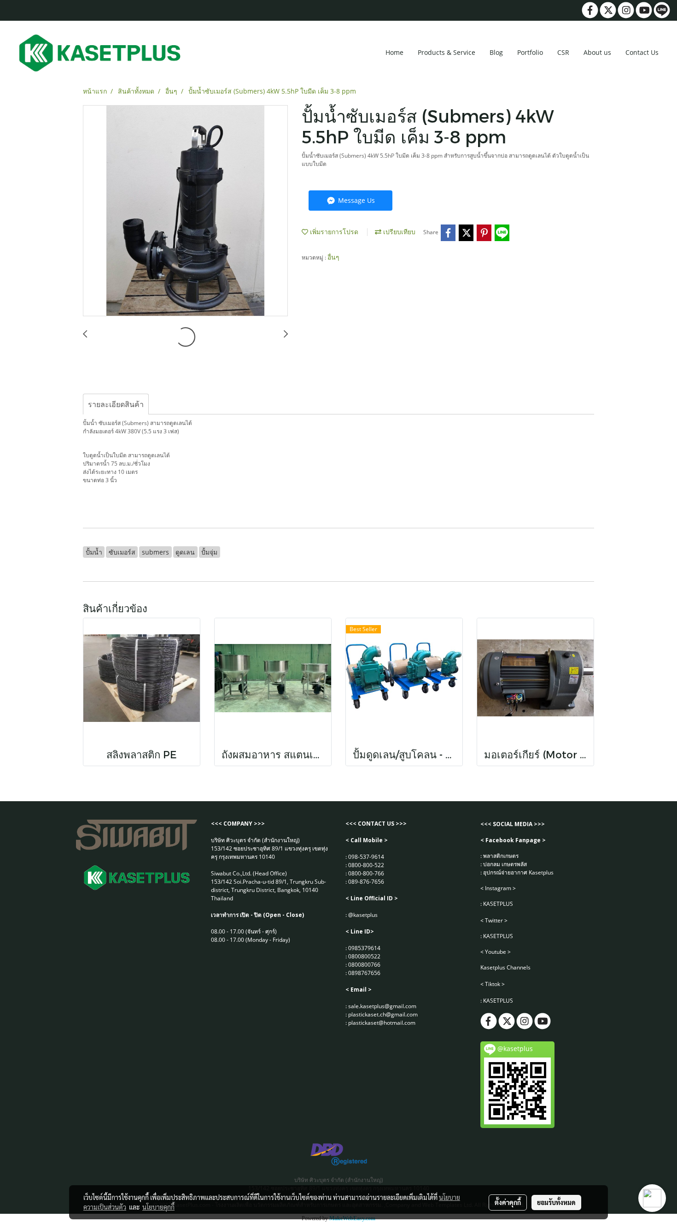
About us (597, 52)
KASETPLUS (498, 904)
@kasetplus (363, 915)
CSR (563, 52)
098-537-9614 (366, 857)
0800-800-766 (366, 873)
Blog (496, 52)
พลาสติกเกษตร (501, 856)
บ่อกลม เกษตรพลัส (505, 864)
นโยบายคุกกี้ (158, 1207)
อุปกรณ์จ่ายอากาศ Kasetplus (518, 872)
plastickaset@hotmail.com (381, 1023)
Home (394, 52)
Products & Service (446, 52)
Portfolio (530, 52)
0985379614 (364, 948)
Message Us (355, 200)
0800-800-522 (366, 865)
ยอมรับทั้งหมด (556, 1202)
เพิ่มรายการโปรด (333, 231)
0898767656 (364, 973)
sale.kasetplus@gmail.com (382, 1006)
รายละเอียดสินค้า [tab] (116, 404)
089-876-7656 (366, 882)
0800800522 (364, 956)
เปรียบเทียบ (398, 231)
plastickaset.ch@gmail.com (383, 1014)
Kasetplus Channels (505, 967)
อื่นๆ (333, 257)
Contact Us (642, 52)
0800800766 (364, 965)
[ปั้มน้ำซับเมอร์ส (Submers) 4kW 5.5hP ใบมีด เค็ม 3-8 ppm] (185, 211)
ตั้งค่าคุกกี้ (508, 1202)
